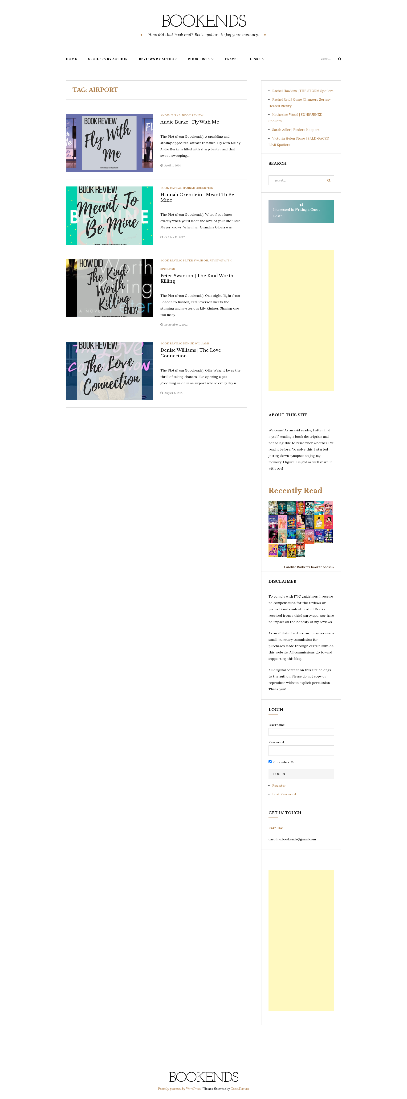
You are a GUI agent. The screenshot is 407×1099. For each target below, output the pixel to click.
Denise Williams (196, 343)
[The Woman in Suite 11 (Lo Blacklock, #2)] (309, 508)
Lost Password (284, 794)
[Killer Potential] (273, 550)
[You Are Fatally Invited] (300, 550)
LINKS (255, 59)
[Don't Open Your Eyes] (300, 508)
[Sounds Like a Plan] (291, 522)
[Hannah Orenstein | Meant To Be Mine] (109, 215)
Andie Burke (170, 115)
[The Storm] (273, 508)
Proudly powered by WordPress (180, 1089)
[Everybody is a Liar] (291, 534)
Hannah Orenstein (198, 188)
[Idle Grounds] (300, 536)
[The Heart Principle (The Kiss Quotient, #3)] (328, 522)
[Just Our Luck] (328, 508)
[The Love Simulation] (309, 536)
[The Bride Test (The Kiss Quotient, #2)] (319, 522)
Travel (232, 59)
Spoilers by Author (107, 59)
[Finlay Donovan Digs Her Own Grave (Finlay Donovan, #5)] (319, 536)
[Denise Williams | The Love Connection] (109, 371)
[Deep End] (282, 550)
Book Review (192, 115)
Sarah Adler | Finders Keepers (296, 130)
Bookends (204, 22)
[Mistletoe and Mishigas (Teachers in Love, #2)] (282, 536)
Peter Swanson (195, 260)
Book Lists (199, 59)
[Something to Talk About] (300, 522)
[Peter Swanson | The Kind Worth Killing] (109, 288)
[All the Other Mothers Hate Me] (328, 536)
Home (71, 59)
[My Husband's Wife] (282, 508)
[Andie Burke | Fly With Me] (109, 142)
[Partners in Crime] (273, 522)
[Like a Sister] (273, 536)
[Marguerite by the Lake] (291, 508)
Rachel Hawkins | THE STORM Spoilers (303, 91)
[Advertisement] (301, 320)
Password (276, 742)
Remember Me (283, 762)
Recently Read (295, 490)
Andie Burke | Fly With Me (189, 122)
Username (277, 725)
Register (279, 785)
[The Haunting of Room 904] (309, 522)
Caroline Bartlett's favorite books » (309, 567)
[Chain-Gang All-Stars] (291, 550)
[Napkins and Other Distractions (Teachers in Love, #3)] (282, 522)
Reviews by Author (158, 59)
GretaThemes (240, 1089)
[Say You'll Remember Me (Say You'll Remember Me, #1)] (319, 508)
